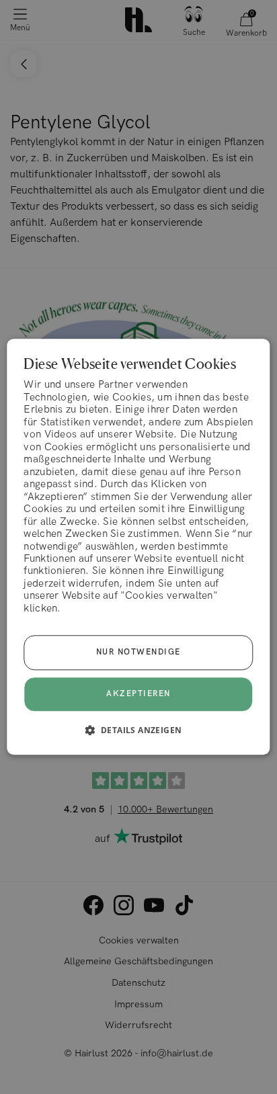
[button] (138, 730)
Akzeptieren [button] (138, 694)
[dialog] (138, 547)
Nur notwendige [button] (138, 653)
